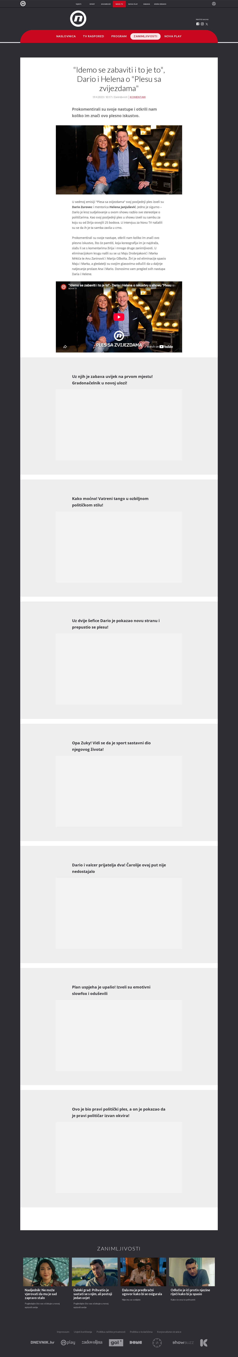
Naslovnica (66, 36)
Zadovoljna (91, 1342)
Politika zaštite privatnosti (110, 1332)
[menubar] (214, 3)
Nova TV (24, 3)
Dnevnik (42, 1342)
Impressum (63, 1332)
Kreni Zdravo (203, 1342)
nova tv (119, 4)
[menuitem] (214, 4)
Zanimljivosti (145, 36)
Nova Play (173, 36)
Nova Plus (68, 1342)
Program (119, 36)
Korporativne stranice (169, 1332)
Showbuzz (183, 1342)
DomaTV (136, 1342)
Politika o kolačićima (141, 1332)
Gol (116, 1342)
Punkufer (157, 1342)
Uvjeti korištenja (83, 1332)
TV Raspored (93, 36)
